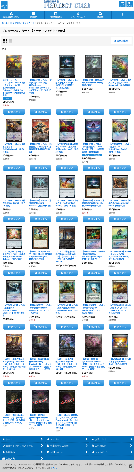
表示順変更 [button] (122, 40)
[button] (4, 5)
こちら (53, 467)
